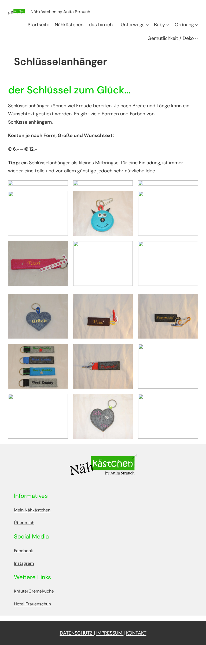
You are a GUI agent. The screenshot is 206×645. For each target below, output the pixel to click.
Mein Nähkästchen (32, 510)
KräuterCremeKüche (34, 591)
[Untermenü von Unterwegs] (147, 24)
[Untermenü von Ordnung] (196, 24)
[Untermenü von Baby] (167, 24)
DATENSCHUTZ (77, 633)
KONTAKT (136, 633)
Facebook (23, 550)
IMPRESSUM (110, 633)
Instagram (24, 563)
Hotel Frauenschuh (32, 604)
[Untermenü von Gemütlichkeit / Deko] (196, 38)
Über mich (24, 522)
